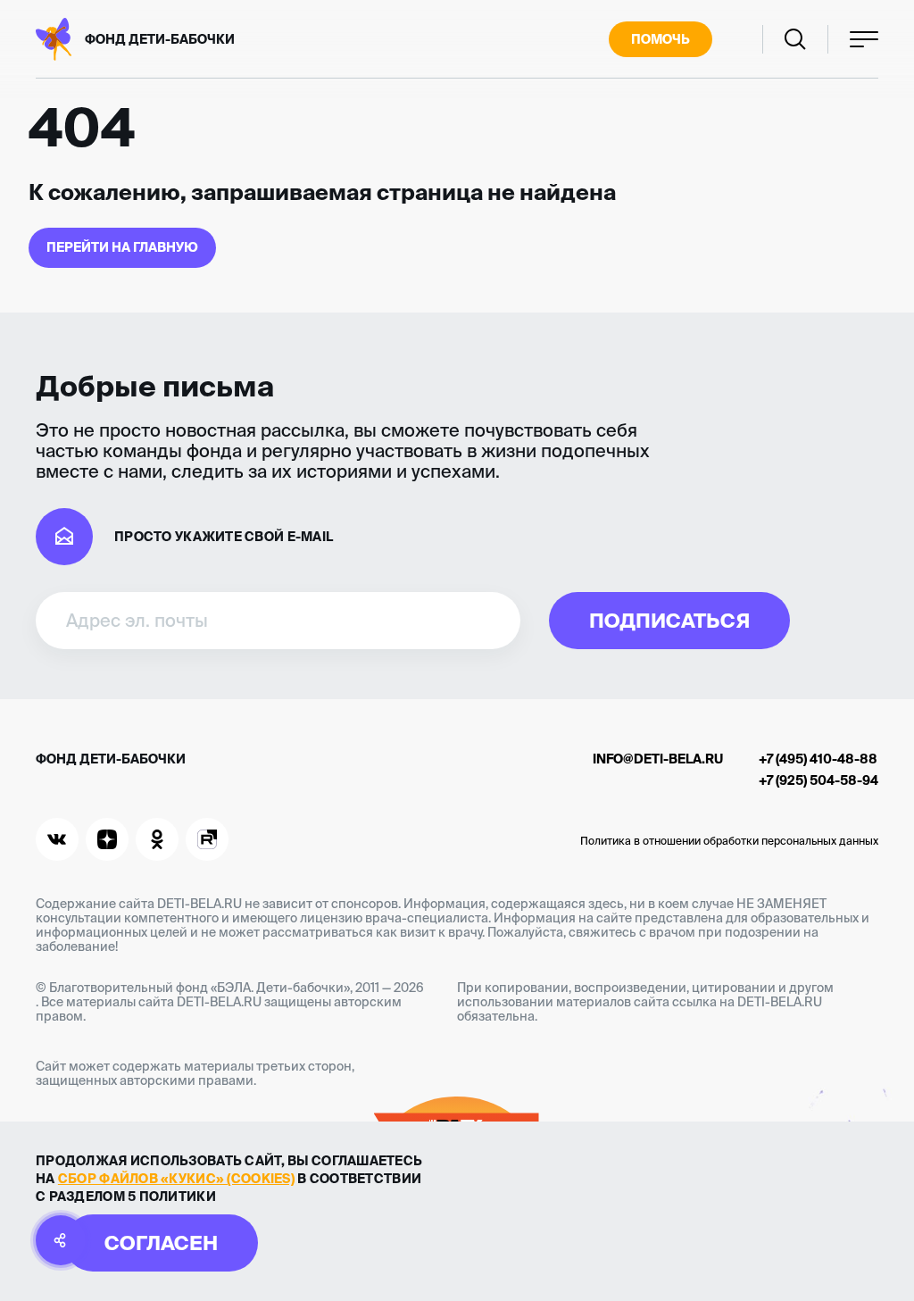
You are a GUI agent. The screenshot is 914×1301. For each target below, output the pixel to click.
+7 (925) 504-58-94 (818, 780)
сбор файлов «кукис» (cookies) (176, 1179)
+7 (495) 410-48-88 (818, 759)
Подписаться (669, 620)
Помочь (660, 39)
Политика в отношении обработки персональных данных (729, 840)
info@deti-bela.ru (658, 759)
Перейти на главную (122, 247)
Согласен (161, 1242)
